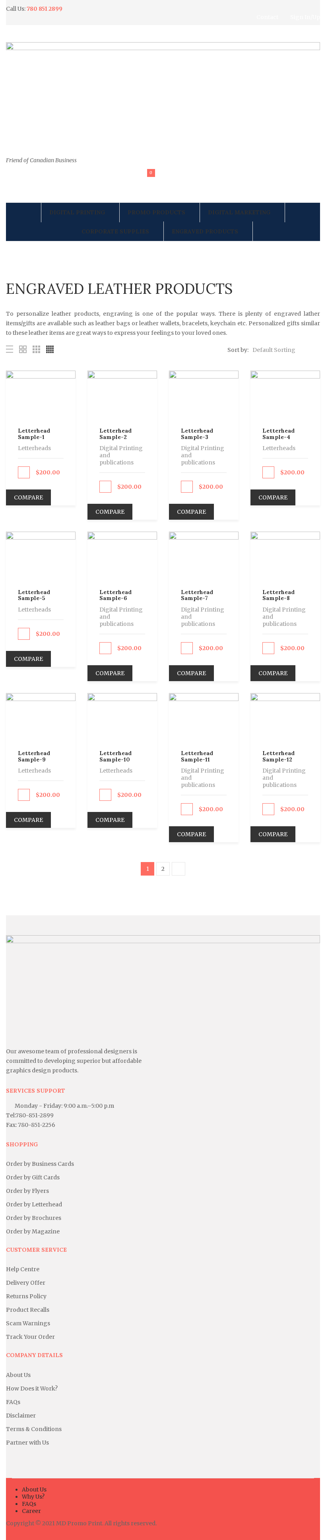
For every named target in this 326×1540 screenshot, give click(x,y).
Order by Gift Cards (33, 1177)
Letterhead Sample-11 (197, 756)
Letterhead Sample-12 (278, 756)
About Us (18, 1375)
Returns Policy (26, 1296)
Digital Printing (77, 212)
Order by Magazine (33, 1231)
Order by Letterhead (34, 1204)
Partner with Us (27, 1442)
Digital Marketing (239, 212)
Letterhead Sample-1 (34, 433)
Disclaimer (21, 1415)
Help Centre (22, 1269)
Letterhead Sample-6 (115, 595)
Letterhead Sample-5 (34, 595)
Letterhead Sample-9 (34, 756)
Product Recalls (27, 1309)
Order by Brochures (33, 1218)
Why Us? (33, 1496)
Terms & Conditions (34, 1429)
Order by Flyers (27, 1190)
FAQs (13, 1402)
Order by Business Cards (40, 1163)
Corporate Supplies (115, 231)
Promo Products (156, 212)
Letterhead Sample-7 (197, 595)
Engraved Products (205, 231)
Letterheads (34, 448)
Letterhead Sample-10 (115, 756)
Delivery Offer (25, 1282)
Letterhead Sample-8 (278, 595)
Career (31, 1511)
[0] (146, 180)
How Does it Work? (32, 1388)
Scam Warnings (28, 1323)
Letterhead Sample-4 (278, 433)
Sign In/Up (305, 17)
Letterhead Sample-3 (197, 433)
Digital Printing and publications (121, 455)
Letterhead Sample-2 (115, 433)
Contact (267, 17)
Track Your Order (30, 1336)
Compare (28, 497)
